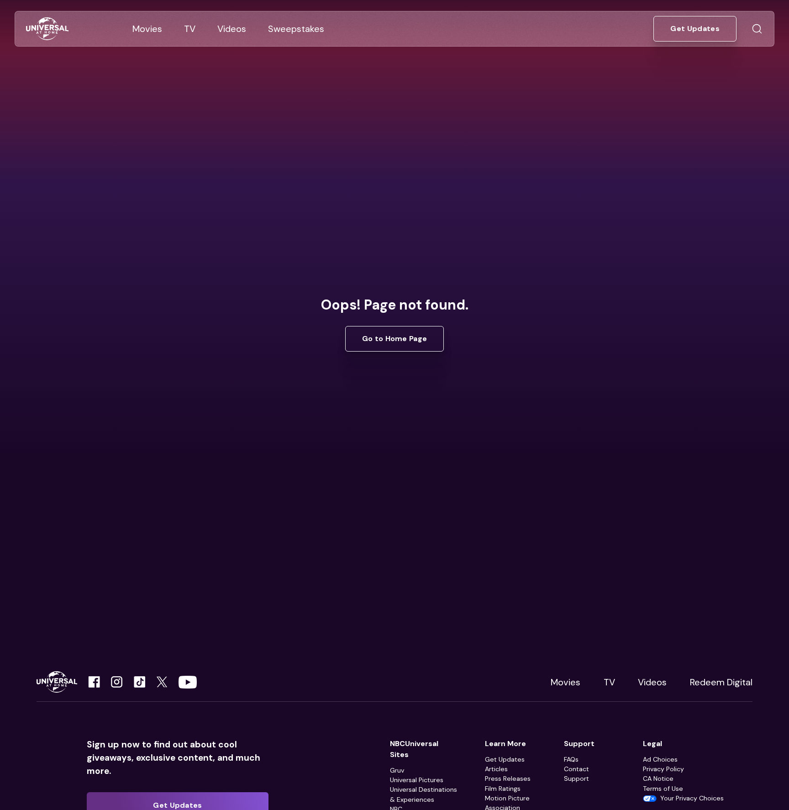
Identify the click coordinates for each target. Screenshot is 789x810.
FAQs (571, 759)
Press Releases (508, 778)
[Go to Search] (757, 29)
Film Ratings (503, 788)
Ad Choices (660, 759)
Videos (652, 682)
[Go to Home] (47, 29)
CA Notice (658, 778)
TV (609, 682)
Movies (565, 682)
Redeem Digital (721, 682)
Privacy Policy (663, 769)
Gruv (397, 770)
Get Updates (505, 759)
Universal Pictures (416, 780)
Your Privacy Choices (692, 798)
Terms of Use (663, 788)
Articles (496, 769)
